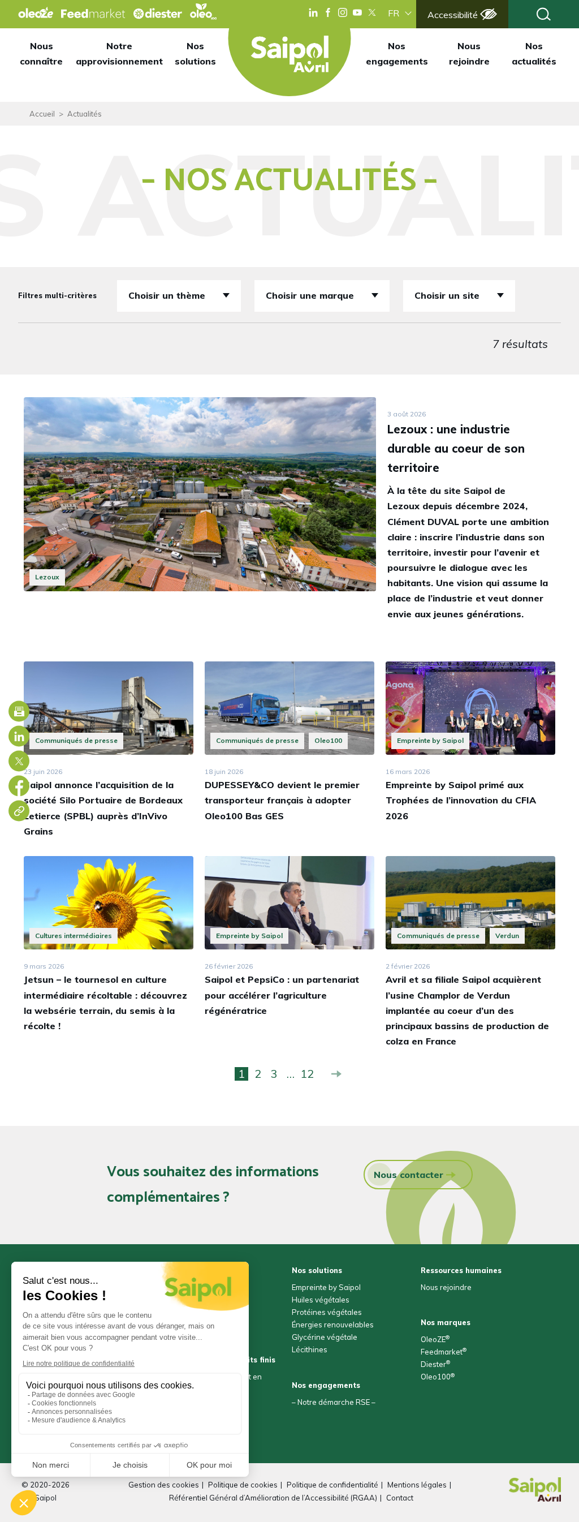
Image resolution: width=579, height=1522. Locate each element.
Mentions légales (417, 1484)
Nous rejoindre (469, 53)
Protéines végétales (327, 1312)
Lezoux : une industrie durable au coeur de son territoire (456, 448)
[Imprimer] (18, 711)
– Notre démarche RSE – (333, 1402)
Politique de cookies (243, 1484)
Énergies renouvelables (333, 1324)
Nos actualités (534, 53)
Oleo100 (438, 1376)
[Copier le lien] (18, 811)
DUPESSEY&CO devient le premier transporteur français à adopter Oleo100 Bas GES (282, 800)
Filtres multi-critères (57, 295)
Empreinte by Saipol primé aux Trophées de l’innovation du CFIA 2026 (461, 800)
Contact (399, 1497)
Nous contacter (408, 1174)
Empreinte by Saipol (326, 1287)
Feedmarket (443, 1351)
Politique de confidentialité (332, 1484)
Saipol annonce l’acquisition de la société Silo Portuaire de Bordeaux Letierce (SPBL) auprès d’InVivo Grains (103, 808)
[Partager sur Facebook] (18, 786)
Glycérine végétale (324, 1337)
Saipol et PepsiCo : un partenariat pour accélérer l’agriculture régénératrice (282, 995)
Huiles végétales (320, 1299)
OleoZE (435, 1339)
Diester (435, 1364)
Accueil (42, 113)
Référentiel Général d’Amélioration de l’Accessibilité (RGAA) (273, 1497)
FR (393, 13)
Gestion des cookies (163, 1484)
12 (307, 1074)
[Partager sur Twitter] (18, 761)
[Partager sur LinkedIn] (18, 736)
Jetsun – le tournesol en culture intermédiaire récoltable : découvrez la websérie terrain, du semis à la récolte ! (105, 1002)
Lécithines (309, 1349)
